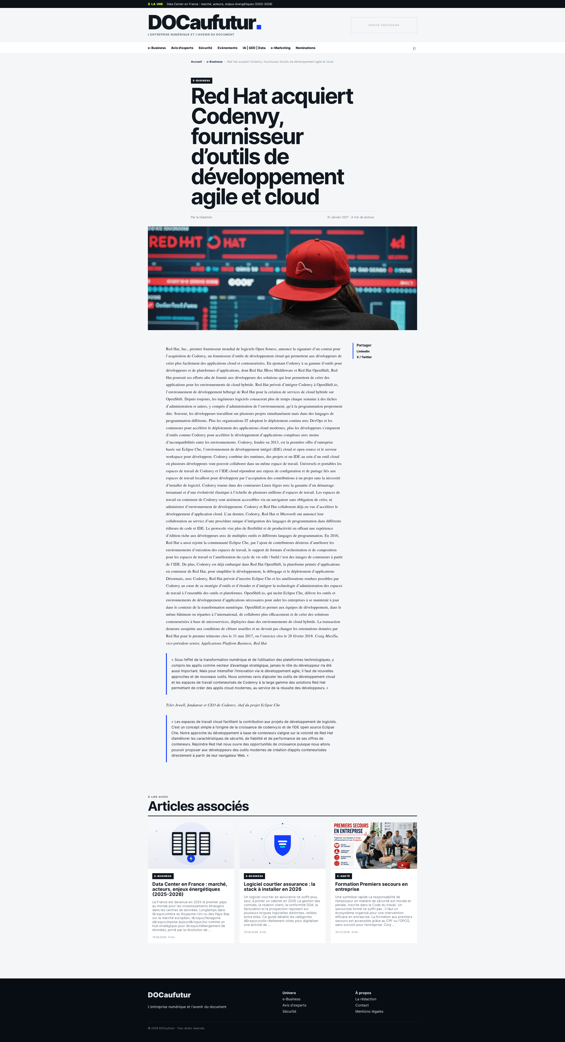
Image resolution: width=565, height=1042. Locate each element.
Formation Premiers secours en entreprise (371, 886)
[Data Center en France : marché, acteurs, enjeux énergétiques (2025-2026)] (191, 845)
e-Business (157, 48)
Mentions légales (369, 1011)
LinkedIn (363, 351)
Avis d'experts (182, 48)
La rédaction (365, 999)
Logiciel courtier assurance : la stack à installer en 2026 (279, 886)
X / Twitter (364, 357)
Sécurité (205, 48)
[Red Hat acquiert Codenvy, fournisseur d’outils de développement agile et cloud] (282, 278)
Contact (362, 1005)
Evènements (227, 48)
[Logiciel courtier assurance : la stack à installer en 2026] (282, 845)
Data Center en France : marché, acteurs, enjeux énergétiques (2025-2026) (219, 4)
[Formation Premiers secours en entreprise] (374, 845)
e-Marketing (280, 48)
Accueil (196, 61)
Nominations (305, 48)
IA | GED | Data (254, 48)
